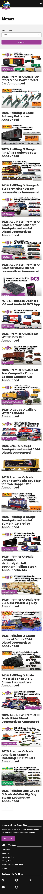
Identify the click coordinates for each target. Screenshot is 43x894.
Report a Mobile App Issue (12, 865)
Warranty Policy (8, 857)
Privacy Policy (7, 861)
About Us (5, 853)
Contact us (6, 850)
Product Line (7, 30)
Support (5, 868)
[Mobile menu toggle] (41, 3)
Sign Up (8, 838)
